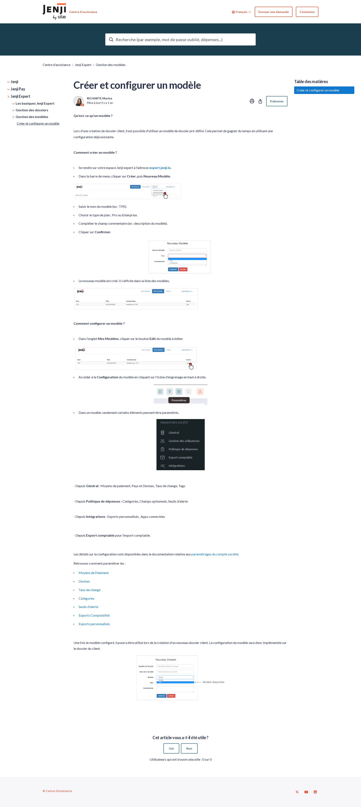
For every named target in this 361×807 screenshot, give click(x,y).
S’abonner (277, 101)
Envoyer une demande (273, 12)
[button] (37, 82)
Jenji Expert (83, 65)
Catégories (86, 598)
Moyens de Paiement (94, 573)
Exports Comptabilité (94, 615)
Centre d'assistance (56, 65)
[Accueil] (54, 11)
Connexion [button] (307, 12)
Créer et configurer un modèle (38, 123)
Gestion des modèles (111, 65)
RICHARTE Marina (99, 98)
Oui (171, 748)
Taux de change (89, 590)
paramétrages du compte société (214, 554)
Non (189, 748)
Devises (84, 581)
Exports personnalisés (94, 624)
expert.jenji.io (160, 168)
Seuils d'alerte (88, 607)
